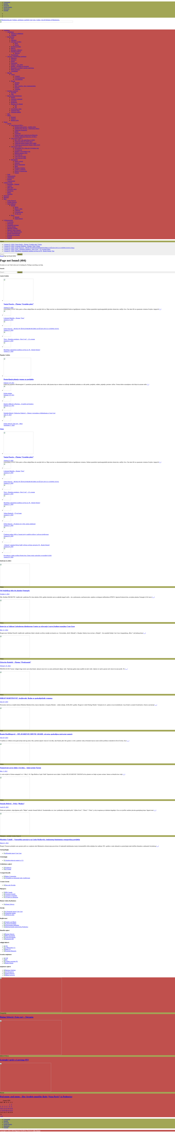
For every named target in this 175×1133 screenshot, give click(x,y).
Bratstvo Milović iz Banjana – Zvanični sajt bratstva (18, 404)
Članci (13, 74)
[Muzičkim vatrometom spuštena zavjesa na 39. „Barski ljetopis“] (7, 346)
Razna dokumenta (20, 164)
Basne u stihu (18, 209)
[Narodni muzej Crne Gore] (13, 853)
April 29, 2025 (4, 807)
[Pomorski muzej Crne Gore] (13, 911)
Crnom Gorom (8, 182)
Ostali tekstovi (19, 218)
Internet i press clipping (14, 230)
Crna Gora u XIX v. (17, 138)
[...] (160, 309)
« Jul (1, 1116)
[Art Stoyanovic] (9, 972)
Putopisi (17, 217)
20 (6, 1110)
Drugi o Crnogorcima (21, 171)
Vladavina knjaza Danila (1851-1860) (25, 143)
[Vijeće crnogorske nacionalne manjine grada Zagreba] (9, 894)
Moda (9, 115)
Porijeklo (9, 194)
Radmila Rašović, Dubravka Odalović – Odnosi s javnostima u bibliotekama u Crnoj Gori (29, 413)
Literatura (13, 40)
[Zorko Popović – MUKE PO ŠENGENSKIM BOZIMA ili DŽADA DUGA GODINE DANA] (7, 325)
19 (4, 1110)
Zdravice (17, 53)
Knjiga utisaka (8, 7)
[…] (153, 597)
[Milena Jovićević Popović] (9, 975)
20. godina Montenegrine (14, 232)
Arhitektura (10, 32)
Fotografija (14, 63)
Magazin (6, 197)
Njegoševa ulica (11, 189)
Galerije (9, 186)
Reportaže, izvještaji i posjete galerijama (22, 68)
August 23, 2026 (8, 307)
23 (12, 1110)
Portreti (17, 173)
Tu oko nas (18, 213)
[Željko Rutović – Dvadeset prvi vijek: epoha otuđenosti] (7, 521)
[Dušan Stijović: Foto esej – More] (7, 420)
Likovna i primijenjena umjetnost (16, 56)
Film (12, 94)
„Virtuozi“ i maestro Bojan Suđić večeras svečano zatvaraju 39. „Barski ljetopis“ (27, 545)
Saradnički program (13, 225)
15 (10, 1108)
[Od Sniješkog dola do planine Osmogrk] (15, 585)
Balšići (17, 132)
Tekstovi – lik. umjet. (17, 64)
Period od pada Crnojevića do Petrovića (26, 135)
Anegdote (14, 100)
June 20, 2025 (4, 702)
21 (8, 1110)
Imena (9, 192)
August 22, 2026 (8, 330)
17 (1, 1110)
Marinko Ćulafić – (40, 840)
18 (3, 1110)
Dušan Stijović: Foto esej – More (13, 423)
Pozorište (13, 92)
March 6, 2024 (4, 843)
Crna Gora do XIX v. (17, 125)
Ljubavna (17, 210)
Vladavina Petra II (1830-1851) (24, 141)
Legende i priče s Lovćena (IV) (14, 1060)
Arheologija (10, 177)
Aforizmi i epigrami (16, 99)
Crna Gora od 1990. (20, 158)
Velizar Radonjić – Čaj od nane (13, 513)
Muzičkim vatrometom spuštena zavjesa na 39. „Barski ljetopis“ (22, 350)
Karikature (14, 102)
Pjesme (13, 81)
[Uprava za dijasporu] (11, 897)
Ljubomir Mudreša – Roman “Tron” (14, 318)
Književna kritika (16, 46)
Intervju (13, 48)
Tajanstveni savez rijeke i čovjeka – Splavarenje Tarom (20, 768)
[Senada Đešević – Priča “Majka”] (15, 798)
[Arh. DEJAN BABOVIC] (7, 867)
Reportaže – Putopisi (13, 184)
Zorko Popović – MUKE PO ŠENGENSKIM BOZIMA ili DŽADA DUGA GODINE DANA (31, 328)
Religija (9, 179)
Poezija (17, 45)
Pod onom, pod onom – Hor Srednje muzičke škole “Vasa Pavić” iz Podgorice (36, 1096)
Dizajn (13, 61)
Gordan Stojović (12, 202)
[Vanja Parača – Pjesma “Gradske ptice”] (18, 300)
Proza (16, 43)
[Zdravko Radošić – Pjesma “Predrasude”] (15, 657)
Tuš (16, 107)
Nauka (5, 122)
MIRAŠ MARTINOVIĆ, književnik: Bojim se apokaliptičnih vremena (26, 698)
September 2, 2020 (9, 425)
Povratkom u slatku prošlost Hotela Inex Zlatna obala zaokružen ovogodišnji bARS (28, 555)
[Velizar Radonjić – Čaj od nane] (7, 510)
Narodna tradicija (16, 51)
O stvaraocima (19, 212)
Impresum (6, 9)
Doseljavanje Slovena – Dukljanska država (27, 128)
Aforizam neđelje (16, 112)
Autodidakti (14, 71)
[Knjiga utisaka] (7, 390)
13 (6, 1108)
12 (4, 1108)
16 (12, 1108)
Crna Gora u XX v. (16, 146)
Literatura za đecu (16, 41)
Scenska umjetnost (12, 91)
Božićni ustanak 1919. (21, 153)
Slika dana (10, 187)
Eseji (12, 38)
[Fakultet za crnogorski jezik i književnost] (17, 878)
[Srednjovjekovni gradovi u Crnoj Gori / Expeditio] (14, 860)
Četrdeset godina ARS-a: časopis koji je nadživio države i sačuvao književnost (26, 534)
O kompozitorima (20, 78)
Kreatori (13, 117)
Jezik (8, 174)
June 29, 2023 (4, 737)
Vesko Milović (11, 204)
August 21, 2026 (8, 341)
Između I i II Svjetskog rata (22, 151)
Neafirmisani (14, 55)
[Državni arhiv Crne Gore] (9, 915)
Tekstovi (13, 118)
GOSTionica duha (16, 109)
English (6, 4)
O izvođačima (19, 79)
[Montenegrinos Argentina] (10, 895)
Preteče (13, 97)
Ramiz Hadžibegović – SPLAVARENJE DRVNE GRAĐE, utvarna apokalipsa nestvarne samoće (36, 734)
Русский (6, 5)
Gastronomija (11, 181)
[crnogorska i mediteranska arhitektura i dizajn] (7, 869)
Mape (16, 166)
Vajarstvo (13, 60)
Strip (8, 114)
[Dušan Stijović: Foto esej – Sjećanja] (31, 1011)
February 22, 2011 (9, 405)
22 (10, 1110)
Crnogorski (7, 2)
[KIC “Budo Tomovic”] (6, 960)
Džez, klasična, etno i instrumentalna (25, 86)
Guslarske (17, 89)
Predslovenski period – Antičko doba (25, 127)
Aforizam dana (15, 110)
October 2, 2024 (4, 594)
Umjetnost (7, 30)
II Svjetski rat (18, 155)
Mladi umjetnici (15, 69)
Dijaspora (6, 195)
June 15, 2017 (8, 415)
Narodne (17, 82)
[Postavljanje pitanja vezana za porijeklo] (17, 376)
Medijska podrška (12, 228)
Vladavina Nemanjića (21, 130)
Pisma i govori (19, 161)
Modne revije (15, 120)
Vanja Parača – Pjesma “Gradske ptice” (19, 304)
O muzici (17, 76)
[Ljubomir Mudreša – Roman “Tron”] (7, 315)
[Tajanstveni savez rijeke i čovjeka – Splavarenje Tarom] (15, 762)
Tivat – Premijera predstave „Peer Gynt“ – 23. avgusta (19, 339)
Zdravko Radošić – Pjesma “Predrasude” (15, 662)
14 (8, 1108)
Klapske (17, 87)
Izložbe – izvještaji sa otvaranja (20, 66)
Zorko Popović (11, 200)
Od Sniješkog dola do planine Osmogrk (15, 591)
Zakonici (17, 163)
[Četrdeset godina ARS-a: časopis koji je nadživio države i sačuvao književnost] (7, 531)
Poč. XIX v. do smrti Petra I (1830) (25, 140)
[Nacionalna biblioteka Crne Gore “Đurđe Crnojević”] (11, 925)
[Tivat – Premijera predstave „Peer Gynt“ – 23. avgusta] (7, 336)
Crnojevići (18, 133)
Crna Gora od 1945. (20, 156)
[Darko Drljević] (9, 904)
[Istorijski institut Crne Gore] (10, 913)
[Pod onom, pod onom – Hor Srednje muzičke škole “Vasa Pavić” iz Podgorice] (25, 1091)
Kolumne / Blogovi (16, 50)
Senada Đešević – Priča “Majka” (12, 804)
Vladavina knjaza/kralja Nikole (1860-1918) (27, 145)
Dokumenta (14, 159)
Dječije (17, 84)
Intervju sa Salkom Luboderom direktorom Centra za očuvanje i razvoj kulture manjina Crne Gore (37, 626)
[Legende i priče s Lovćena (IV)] (31, 1054)
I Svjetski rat (18, 150)
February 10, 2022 (5, 666)
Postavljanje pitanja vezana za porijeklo (19, 379)
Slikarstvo (14, 58)
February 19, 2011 (9, 395)
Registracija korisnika (13, 235)
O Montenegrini (8, 220)
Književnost (10, 37)
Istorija (9, 123)
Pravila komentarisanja (13, 233)
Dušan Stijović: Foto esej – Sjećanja (16, 1017)
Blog (5, 199)
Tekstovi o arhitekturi (17, 33)
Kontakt (6, 10)
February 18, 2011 (9, 383)
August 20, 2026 (8, 536)
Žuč (16, 105)
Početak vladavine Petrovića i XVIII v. (26, 137)
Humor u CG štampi (17, 104)
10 (1, 1108)
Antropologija (11, 176)
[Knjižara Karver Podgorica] (10, 923)
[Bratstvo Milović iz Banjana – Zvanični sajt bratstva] (7, 401)
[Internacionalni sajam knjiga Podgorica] (16, 927)
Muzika (9, 73)
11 (2, 1108)
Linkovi (9, 238)
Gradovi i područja (20, 169)
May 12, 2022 (4, 630)
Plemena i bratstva (20, 168)
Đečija (16, 207)
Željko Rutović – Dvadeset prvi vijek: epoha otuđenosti (19, 524)
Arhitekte (13, 35)
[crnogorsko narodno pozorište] (6, 958)
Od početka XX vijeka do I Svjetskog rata (27, 148)
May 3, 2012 (3, 771)
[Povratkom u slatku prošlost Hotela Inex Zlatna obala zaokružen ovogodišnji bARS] (7, 552)
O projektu (10, 222)
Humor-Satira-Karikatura (14, 96)
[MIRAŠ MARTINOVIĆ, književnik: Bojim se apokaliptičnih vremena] (15, 693)
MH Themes (36, 1130)
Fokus (2, 429)
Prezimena (10, 191)
